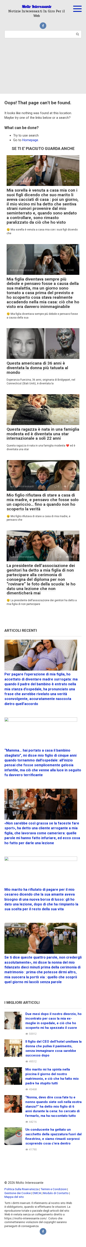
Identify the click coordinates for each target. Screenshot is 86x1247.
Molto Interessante (36, 6)
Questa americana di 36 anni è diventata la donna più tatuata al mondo (37, 368)
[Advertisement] (43, 69)
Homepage (30, 140)
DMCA (37, 1193)
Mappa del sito (14, 1196)
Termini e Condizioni (54, 1189)
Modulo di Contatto (56, 1193)
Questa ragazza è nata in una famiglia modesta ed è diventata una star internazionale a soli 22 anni (43, 434)
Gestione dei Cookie (17, 1193)
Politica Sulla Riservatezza (21, 1189)
